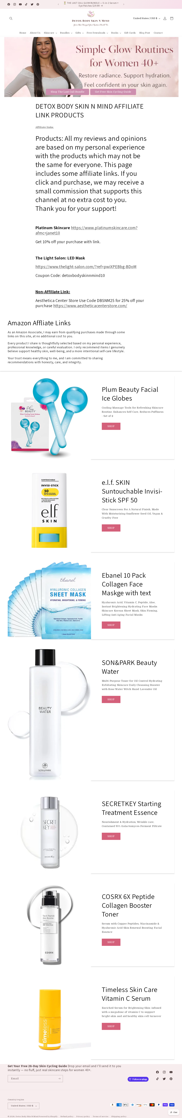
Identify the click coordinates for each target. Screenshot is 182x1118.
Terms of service (100, 1116)
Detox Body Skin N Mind (27, 1116)
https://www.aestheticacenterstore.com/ (90, 305)
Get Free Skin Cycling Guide (113, 91)
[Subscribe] (59, 1078)
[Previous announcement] (58, 4)
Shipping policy (118, 1116)
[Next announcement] (124, 4)
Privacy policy (83, 1116)
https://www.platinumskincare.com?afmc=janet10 (86, 230)
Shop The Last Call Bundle (67, 91)
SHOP (111, 426)
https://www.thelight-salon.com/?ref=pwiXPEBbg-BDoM (86, 266)
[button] (11, 18)
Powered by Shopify (48, 1116)
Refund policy (66, 1116)
